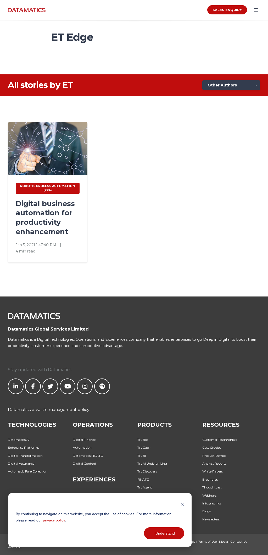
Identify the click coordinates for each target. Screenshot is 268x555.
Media (223, 541)
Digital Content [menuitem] (84, 463)
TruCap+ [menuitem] (144, 447)
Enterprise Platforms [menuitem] (23, 447)
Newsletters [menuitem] (211, 519)
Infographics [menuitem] (211, 503)
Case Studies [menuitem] (211, 447)
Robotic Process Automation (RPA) (47, 188)
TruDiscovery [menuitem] (147, 471)
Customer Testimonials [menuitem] (219, 440)
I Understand (164, 533)
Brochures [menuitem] (210, 479)
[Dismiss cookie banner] (182, 504)
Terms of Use (207, 541)
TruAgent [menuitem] (144, 487)
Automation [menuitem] (82, 447)
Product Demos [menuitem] (214, 456)
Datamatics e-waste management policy (48, 409)
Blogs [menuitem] (206, 511)
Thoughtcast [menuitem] (212, 487)
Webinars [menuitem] (209, 495)
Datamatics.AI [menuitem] (19, 440)
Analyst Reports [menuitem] (214, 463)
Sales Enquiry (227, 10)
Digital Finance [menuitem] (84, 440)
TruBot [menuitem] (142, 440)
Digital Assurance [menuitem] (21, 463)
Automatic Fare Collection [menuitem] (27, 471)
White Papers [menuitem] (212, 471)
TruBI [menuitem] (141, 456)
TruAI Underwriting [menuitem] (152, 463)
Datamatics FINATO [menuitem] (88, 456)
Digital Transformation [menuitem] (25, 456)
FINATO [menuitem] (143, 479)
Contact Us (238, 541)
